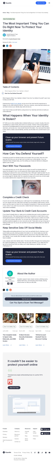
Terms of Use (17, 452)
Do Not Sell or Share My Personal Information (20, 459)
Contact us (17, 441)
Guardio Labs (27, 432)
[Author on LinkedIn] (8, 284)
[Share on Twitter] (4, 46)
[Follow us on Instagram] (46, 452)
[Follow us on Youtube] (49, 452)
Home (4, 12)
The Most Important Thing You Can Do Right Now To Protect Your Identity (29, 12)
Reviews (5, 437)
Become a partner (17, 435)
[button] (49, 3)
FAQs (34, 438)
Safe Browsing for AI (7, 440)
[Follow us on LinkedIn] (38, 452)
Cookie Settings (18, 455)
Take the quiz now (26, 299)
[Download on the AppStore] (45, 433)
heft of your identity (16, 103)
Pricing (4, 434)
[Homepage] (7, 3)
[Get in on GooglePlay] (45, 429)
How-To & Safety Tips (9, 326)
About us (17, 431)
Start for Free (41, 3)
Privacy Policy (26, 452)
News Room (26, 439)
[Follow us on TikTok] (42, 452)
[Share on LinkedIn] (7, 46)
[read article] (10, 318)
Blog (8, 12)
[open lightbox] (26, 405)
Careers (17, 438)
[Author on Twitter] (11, 284)
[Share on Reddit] (10, 46)
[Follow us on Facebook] (35, 452)
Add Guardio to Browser (13, 146)
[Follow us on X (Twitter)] (31, 452)
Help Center (35, 432)
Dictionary (35, 436)
